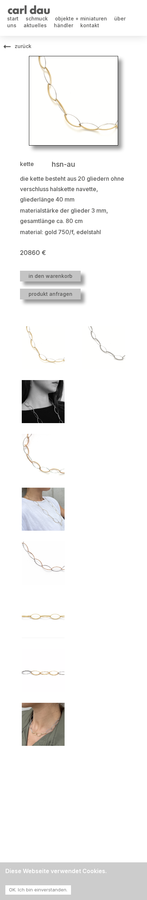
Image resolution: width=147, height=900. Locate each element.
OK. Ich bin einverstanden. (38, 889)
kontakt (89, 25)
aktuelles (35, 25)
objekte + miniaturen (81, 18)
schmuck (37, 18)
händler (63, 25)
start (13, 18)
